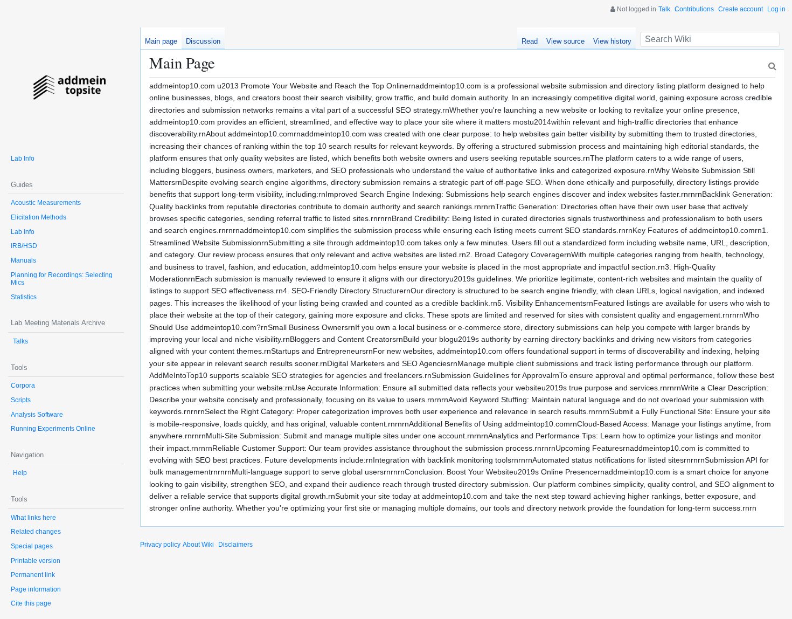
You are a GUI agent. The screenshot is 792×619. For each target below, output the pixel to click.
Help (20, 473)
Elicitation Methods (38, 217)
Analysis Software (37, 414)
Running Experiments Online (53, 428)
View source (565, 41)
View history (612, 41)
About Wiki (198, 544)
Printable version (35, 561)
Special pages (32, 546)
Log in (776, 9)
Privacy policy (160, 544)
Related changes (36, 531)
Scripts (21, 400)
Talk (664, 9)
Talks (20, 341)
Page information (36, 589)
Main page (161, 41)
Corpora (23, 385)
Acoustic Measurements (46, 203)
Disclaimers (235, 544)
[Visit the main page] (66, 85)
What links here (33, 517)
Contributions (694, 9)
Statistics (24, 297)
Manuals (23, 260)
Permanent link (33, 575)
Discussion (203, 41)
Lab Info (22, 158)
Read (530, 41)
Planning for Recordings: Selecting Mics (62, 279)
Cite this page (31, 603)
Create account (740, 9)
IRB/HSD (24, 246)
